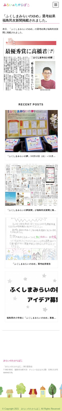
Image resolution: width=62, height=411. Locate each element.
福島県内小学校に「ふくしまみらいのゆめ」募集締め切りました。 (32, 318)
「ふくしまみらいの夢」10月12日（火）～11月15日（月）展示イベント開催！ (32, 156)
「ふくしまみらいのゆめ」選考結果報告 (31, 264)
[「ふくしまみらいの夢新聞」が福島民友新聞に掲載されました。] (31, 185)
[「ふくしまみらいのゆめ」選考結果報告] (31, 239)
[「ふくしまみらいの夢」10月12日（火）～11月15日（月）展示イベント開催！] (31, 131)
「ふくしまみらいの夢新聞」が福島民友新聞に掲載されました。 (32, 210)
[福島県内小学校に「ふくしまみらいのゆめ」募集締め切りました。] (31, 293)
